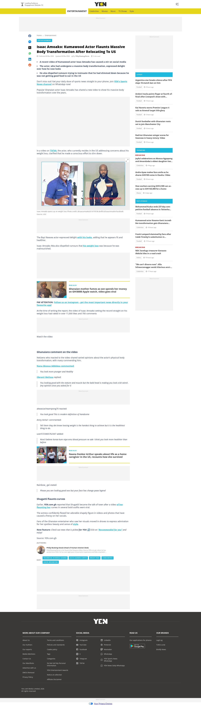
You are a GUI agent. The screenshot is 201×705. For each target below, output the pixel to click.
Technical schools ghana (55, 558)
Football (139, 87)
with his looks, (84, 237)
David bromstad (51, 562)
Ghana (139, 193)
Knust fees (94, 558)
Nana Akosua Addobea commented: (55, 366)
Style (132, 11)
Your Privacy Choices (103, 703)
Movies (105, 11)
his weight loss (91, 245)
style (75, 524)
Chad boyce (107, 558)
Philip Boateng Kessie (82, 56)
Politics (139, 258)
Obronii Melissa (45, 377)
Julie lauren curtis (78, 558)
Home (39, 35)
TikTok (53, 150)
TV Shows (123, 11)
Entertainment (77, 11)
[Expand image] (127, 160)
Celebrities (94, 11)
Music (113, 11)
